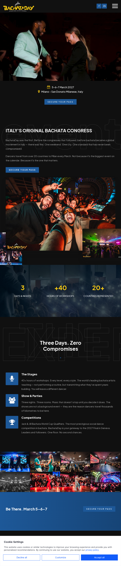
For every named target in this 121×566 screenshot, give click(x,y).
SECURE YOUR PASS (60, 102)
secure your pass (99, 509)
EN (104, 6)
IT (99, 6)
